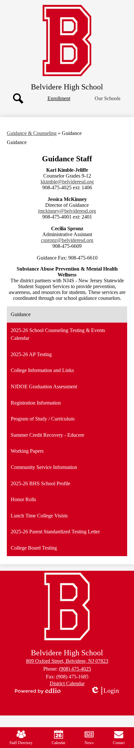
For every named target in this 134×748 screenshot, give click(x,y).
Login (107, 691)
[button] (107, 98)
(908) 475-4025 (75, 669)
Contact (119, 743)
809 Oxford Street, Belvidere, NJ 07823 (67, 661)
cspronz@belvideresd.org (67, 240)
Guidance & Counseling (32, 133)
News (89, 743)
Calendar (58, 743)
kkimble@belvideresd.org (67, 181)
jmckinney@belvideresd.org (67, 211)
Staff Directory (21, 743)
